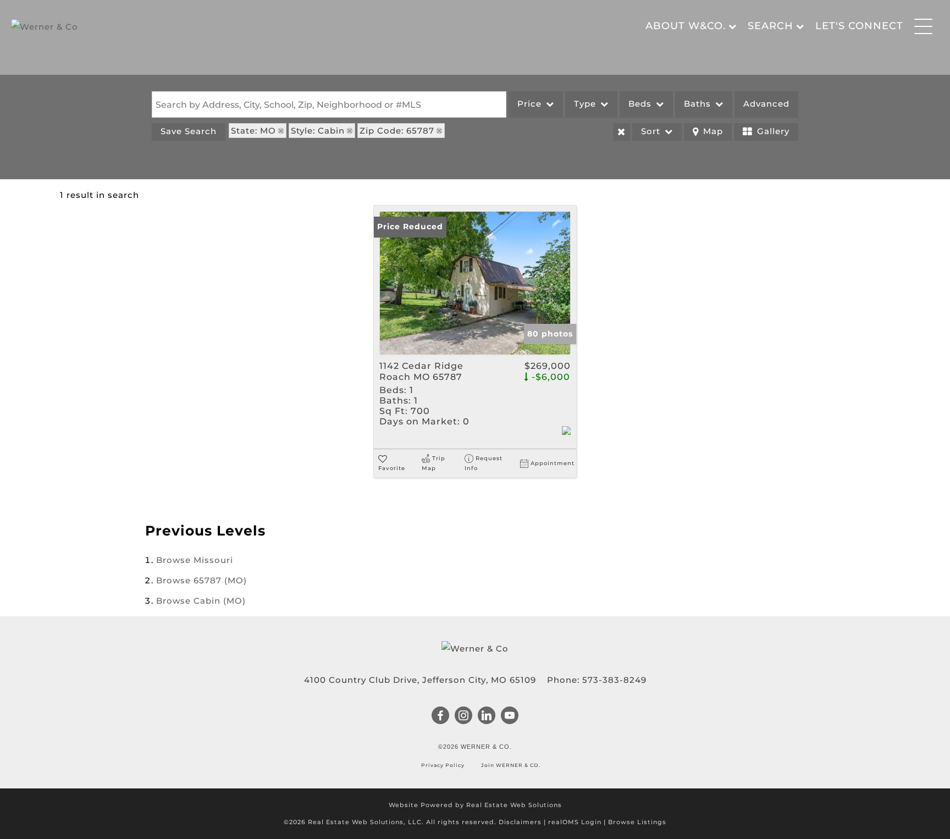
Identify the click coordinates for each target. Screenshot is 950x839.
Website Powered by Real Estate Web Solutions (475, 805)
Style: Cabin (318, 130)
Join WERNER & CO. (509, 765)
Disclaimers (520, 822)
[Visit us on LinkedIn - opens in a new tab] (487, 716)
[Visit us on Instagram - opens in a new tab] (464, 716)
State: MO (253, 130)
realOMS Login (574, 822)
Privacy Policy (443, 765)
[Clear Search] (621, 132)
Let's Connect (859, 26)
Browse (194, 560)
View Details (475, 283)
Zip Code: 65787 (397, 130)
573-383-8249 (614, 680)
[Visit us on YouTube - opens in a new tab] (510, 716)
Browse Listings (637, 822)
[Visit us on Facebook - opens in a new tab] (440, 716)
